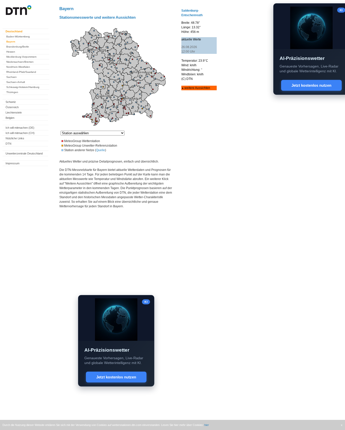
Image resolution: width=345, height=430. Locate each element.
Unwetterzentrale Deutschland (24, 153)
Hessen (10, 51)
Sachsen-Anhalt (15, 82)
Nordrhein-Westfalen (18, 66)
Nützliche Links (15, 138)
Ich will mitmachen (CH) (20, 132)
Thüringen (12, 92)
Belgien (10, 117)
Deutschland (14, 31)
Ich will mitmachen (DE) (20, 127)
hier (206, 424)
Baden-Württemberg (18, 36)
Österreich (12, 107)
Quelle (100, 150)
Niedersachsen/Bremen (20, 61)
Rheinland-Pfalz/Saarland (21, 72)
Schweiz (11, 101)
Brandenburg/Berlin (17, 46)
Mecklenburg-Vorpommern (21, 56)
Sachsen (11, 77)
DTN (8, 143)
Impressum (12, 163)
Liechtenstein (14, 112)
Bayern (10, 41)
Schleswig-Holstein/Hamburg (22, 87)
